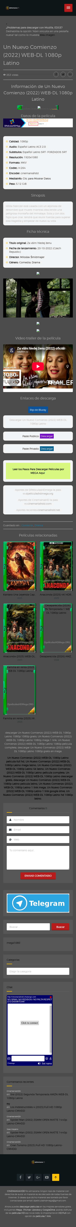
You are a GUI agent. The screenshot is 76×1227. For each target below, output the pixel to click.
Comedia (25, 262)
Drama (36, 262)
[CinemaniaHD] (12, 4)
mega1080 (13, 942)
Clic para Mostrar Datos (37, 178)
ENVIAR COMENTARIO (38, 875)
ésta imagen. (47, 34)
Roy (8, 1104)
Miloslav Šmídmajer (32, 257)
